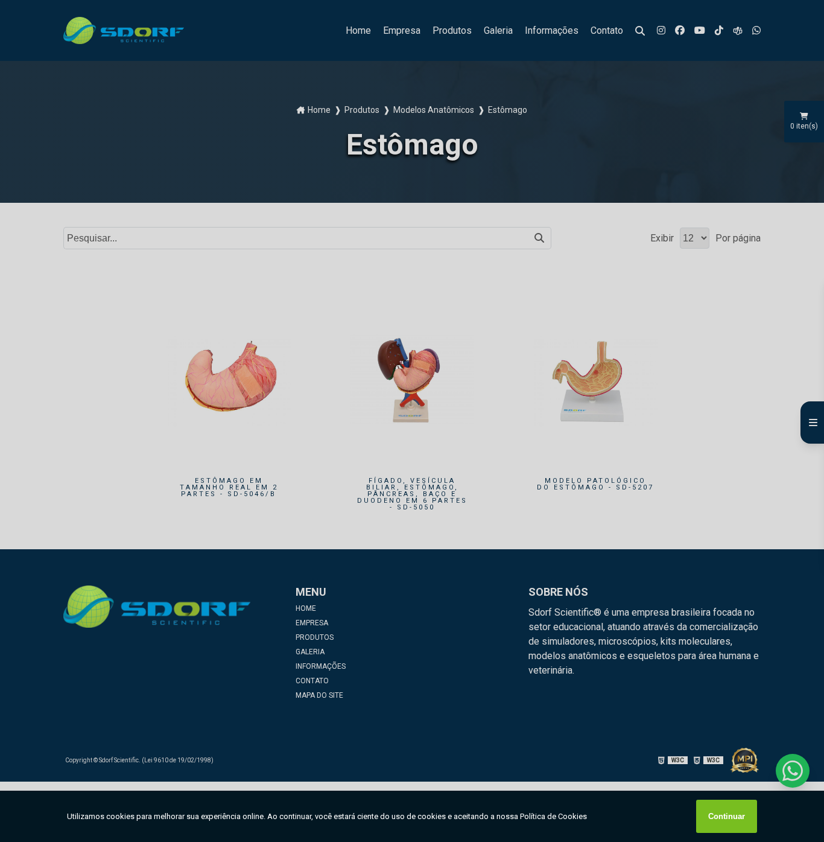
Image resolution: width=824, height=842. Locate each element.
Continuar (726, 816)
